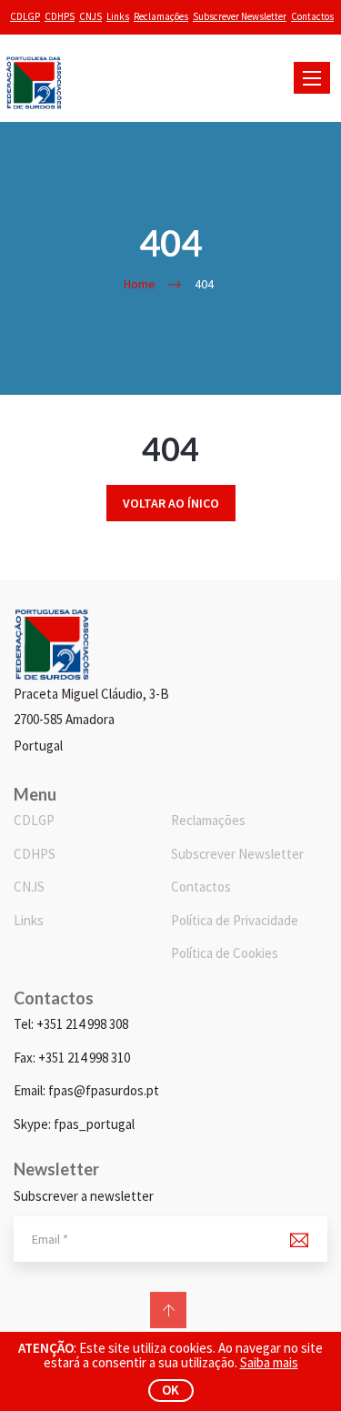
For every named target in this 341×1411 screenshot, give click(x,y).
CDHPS (60, 16)
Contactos (312, 16)
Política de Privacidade (234, 920)
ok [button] (170, 1389)
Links (117, 16)
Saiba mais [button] (269, 1362)
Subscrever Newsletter (239, 16)
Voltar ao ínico (171, 503)
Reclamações (161, 16)
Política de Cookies (224, 953)
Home (139, 284)
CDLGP (25, 16)
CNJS (90, 16)
